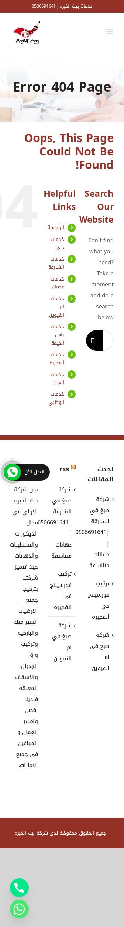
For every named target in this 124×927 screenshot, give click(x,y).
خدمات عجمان (57, 283)
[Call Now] (12, 472)
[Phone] (19, 887)
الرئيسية (55, 227)
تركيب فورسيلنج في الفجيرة (62, 590)
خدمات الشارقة (56, 263)
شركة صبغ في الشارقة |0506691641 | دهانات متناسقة (62, 522)
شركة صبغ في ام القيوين (62, 642)
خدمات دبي (57, 243)
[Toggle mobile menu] (110, 31)
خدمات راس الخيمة (57, 335)
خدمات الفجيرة (57, 358)
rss (64, 469)
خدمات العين (57, 378)
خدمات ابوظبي (56, 398)
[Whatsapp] (19, 909)
